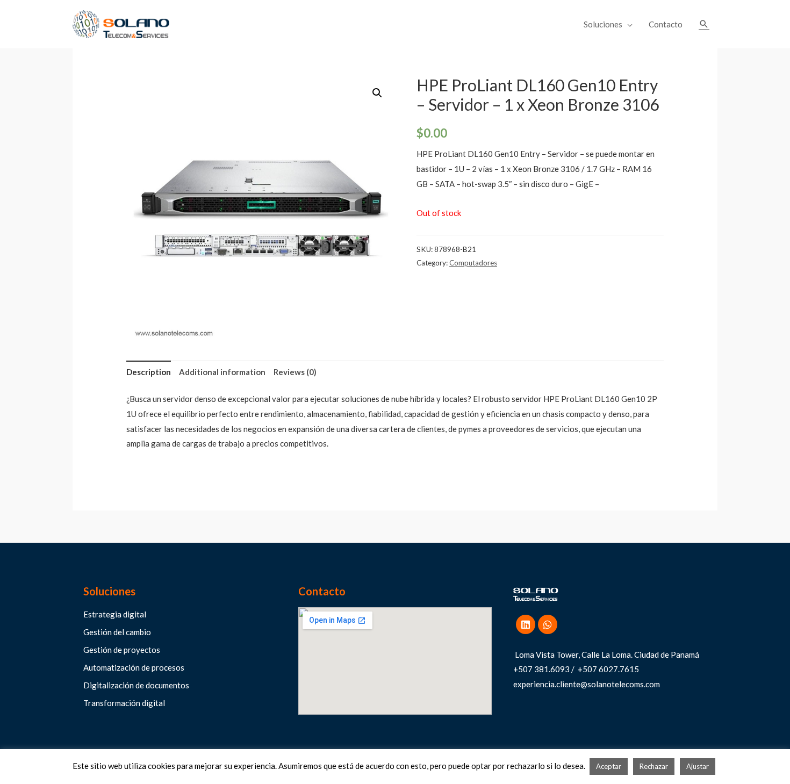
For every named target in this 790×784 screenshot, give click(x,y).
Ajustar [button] (697, 766)
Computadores (473, 262)
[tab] (148, 372)
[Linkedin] (525, 624)
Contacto (666, 24)
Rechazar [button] (654, 766)
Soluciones (603, 24)
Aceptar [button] (608, 766)
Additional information (222, 372)
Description (148, 372)
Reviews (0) (295, 372)
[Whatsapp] (547, 624)
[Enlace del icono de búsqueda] (704, 24)
